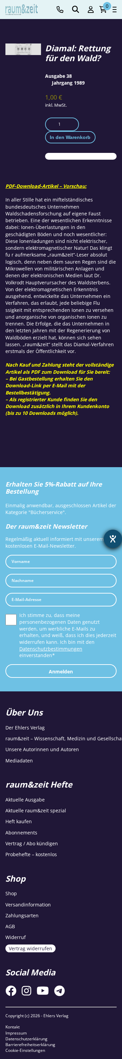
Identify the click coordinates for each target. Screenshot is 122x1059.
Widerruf (15, 937)
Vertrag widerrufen (30, 948)
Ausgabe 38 (58, 76)
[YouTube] (43, 991)
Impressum (16, 1033)
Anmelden (61, 671)
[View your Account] (91, 10)
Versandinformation (28, 904)
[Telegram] (59, 991)
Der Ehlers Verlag (25, 727)
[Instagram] (26, 991)
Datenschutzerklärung (26, 1039)
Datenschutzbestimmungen (50, 649)
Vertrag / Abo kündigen (31, 843)
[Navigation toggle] (115, 9)
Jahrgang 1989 (68, 83)
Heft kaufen (18, 821)
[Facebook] (10, 991)
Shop (11, 893)
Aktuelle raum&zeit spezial (35, 810)
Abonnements (21, 832)
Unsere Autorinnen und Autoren (42, 749)
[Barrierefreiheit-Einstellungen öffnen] (113, 539)
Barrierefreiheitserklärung (30, 1044)
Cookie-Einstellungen (25, 1050)
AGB (10, 926)
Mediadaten (19, 760)
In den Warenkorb (70, 137)
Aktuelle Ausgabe (25, 799)
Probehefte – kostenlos (31, 854)
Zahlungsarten (22, 915)
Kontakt (12, 1027)
